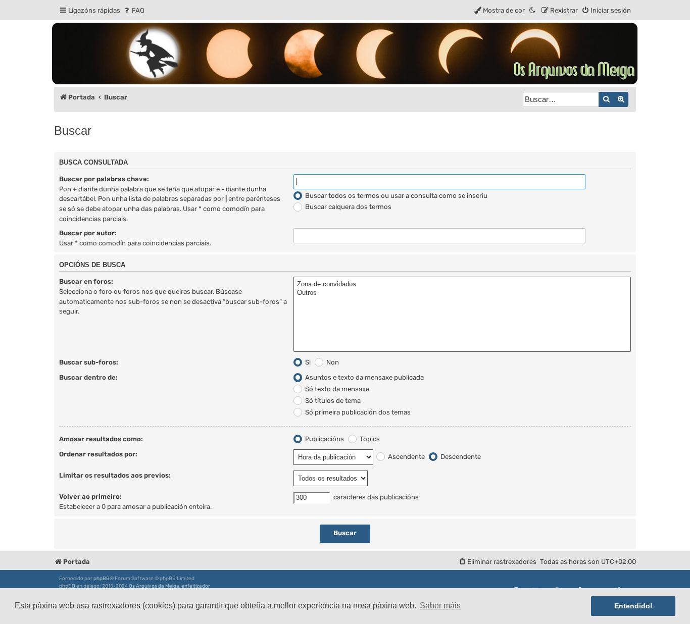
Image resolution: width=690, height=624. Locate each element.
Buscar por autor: (88, 233)
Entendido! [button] (633, 606)
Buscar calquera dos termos (347, 207)
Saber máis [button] (440, 605)
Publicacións (324, 439)
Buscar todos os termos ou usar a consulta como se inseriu (395, 195)
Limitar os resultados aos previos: (115, 475)
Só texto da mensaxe (336, 389)
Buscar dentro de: (88, 377)
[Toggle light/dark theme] (532, 10)
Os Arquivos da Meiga (154, 586)
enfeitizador (195, 586)
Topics (369, 439)
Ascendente (405, 456)
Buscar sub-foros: (88, 362)
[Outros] (462, 293)
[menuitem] (133, 10)
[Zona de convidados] (462, 284)
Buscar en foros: (86, 281)
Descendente (460, 456)
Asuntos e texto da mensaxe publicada (364, 377)
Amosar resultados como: (101, 439)
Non (332, 362)
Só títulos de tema (332, 400)
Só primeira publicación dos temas (357, 412)
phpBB (101, 579)
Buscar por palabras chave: (104, 179)
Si (307, 362)
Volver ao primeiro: (90, 496)
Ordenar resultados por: (98, 454)
